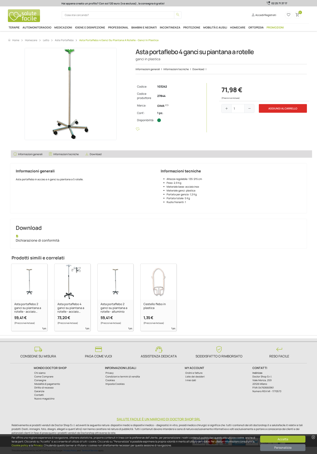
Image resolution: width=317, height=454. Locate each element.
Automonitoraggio (37, 27)
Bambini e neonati (144, 27)
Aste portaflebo (64, 40)
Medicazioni (63, 27)
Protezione (191, 27)
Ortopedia (256, 27)
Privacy (38, 445)
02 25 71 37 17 (279, 3)
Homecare (237, 27)
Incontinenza (170, 27)
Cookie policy (20, 445)
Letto (46, 40)
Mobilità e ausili (215, 27)
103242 (162, 86)
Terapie (14, 27)
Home (13, 40)
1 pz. (160, 113)
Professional (118, 27)
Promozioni (275, 27)
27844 (161, 96)
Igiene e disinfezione (90, 27)
